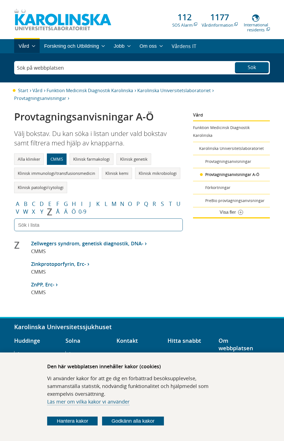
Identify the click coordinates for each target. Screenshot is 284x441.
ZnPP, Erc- (42, 284)
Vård (37, 90)
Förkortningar (217, 187)
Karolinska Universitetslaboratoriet (174, 90)
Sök (252, 67)
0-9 (82, 211)
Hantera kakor (72, 421)
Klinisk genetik (134, 159)
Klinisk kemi (116, 173)
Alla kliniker (29, 159)
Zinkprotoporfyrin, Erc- (58, 264)
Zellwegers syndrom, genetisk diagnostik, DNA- (87, 243)
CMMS (56, 159)
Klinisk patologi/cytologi (41, 187)
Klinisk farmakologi (91, 159)
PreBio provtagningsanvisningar (235, 200)
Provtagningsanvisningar (40, 98)
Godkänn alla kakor (132, 421)
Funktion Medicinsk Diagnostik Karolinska (90, 90)
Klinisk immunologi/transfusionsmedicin (56, 173)
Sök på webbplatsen (40, 67)
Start (23, 90)
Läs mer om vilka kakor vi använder (88, 401)
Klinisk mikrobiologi (158, 173)
